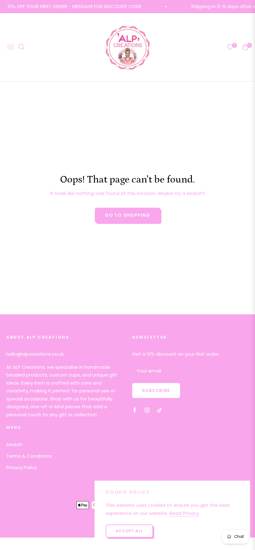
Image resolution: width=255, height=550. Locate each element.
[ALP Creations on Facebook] (134, 409)
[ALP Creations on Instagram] (147, 409)
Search (14, 444)
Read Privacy (184, 513)
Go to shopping (127, 215)
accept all (129, 531)
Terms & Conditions (29, 456)
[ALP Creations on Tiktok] (161, 409)
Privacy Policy (21, 467)
